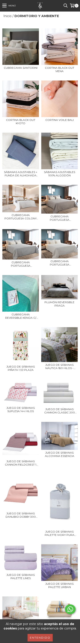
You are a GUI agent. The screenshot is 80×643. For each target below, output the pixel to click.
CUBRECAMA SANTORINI (21, 67)
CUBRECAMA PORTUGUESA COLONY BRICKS (20, 216)
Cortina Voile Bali (59, 120)
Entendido (40, 637)
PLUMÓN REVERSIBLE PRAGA (59, 304)
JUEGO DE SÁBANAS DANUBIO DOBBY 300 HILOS (21, 515)
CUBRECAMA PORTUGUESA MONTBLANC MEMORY (59, 263)
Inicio (7, 16)
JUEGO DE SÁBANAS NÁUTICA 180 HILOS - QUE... (59, 366)
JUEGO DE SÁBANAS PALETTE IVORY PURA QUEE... (59, 533)
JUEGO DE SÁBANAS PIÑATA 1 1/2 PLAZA (20, 368)
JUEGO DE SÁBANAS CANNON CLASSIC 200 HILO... (59, 410)
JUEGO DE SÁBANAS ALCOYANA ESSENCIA (59, 454)
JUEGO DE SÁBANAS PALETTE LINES (20, 576)
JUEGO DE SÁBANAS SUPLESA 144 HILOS (20, 409)
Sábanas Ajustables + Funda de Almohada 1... (20, 173)
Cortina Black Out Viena (59, 69)
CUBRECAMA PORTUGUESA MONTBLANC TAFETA (20, 264)
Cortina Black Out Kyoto (20, 121)
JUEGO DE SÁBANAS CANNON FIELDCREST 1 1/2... (20, 463)
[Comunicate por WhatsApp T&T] (70, 609)
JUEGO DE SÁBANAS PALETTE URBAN (59, 585)
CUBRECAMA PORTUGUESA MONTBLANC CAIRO (59, 218)
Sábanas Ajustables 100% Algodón (59, 173)
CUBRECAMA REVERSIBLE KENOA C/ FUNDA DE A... (20, 316)
